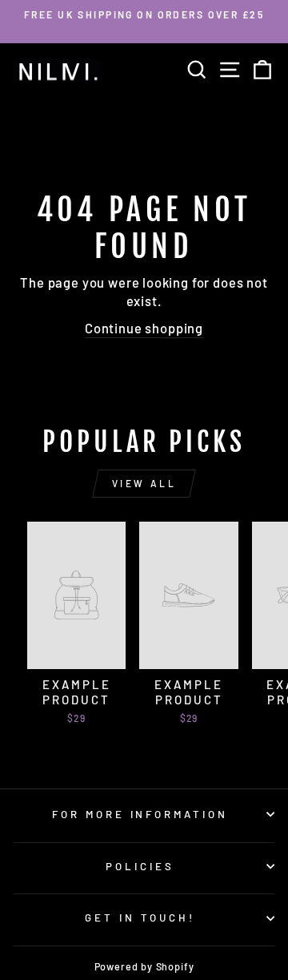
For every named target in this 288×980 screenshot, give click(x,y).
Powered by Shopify (144, 966)
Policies (140, 866)
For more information (140, 814)
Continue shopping (144, 328)
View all (144, 483)
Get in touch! (140, 917)
